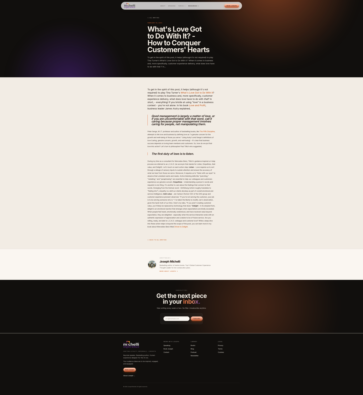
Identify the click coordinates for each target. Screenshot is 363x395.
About (162, 6)
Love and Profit (197, 105)
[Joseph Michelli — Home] (129, 5)
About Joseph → (129, 376)
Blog (192, 349)
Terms (220, 349)
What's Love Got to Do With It (197, 92)
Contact (166, 352)
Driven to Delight (181, 227)
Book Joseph (168, 349)
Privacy (220, 345)
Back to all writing (158, 240)
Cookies (221, 352)
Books (193, 345)
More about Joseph (168, 271)
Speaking (172, 6)
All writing (154, 17)
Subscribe (196, 318)
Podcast (193, 352)
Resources (192, 6)
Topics (181, 6)
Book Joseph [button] (232, 5)
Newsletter (195, 356)
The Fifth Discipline (207, 131)
